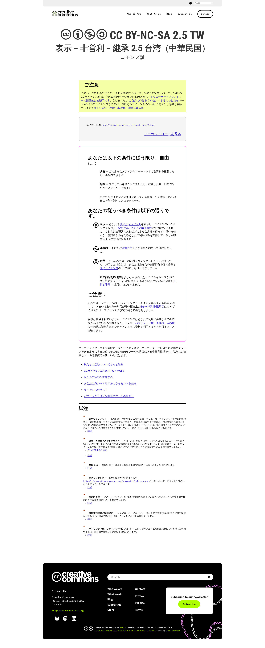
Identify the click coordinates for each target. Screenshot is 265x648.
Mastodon (65, 618)
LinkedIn (74, 618)
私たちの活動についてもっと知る (103, 364)
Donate (205, 13)
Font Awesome (173, 630)
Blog (169, 14)
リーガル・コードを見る (162, 134)
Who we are (114, 589)
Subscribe (189, 604)
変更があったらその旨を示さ (135, 228)
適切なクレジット (130, 224)
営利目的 (127, 248)
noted (123, 628)
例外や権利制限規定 (152, 306)
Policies (140, 603)
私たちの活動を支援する (98, 377)
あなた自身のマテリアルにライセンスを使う (110, 383)
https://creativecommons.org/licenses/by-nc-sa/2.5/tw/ (128, 125)
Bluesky (57, 618)
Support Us (185, 14)
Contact (140, 589)
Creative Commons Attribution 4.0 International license (124, 630)
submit (209, 577)
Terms (139, 610)
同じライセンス (109, 268)
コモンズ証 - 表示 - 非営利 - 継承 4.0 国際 (119, 108)
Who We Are (134, 14)
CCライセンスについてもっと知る (104, 370)
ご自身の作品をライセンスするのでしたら (153, 100)
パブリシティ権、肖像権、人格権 (155, 323)
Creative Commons (65, 13)
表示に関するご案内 (97, 450)
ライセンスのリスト (96, 390)
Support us (114, 604)
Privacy (139, 596)
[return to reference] (86, 418)
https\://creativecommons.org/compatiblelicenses (115, 481)
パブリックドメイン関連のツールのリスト (109, 396)
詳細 (90, 431)
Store (110, 610)
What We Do (154, 14)
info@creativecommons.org (68, 610)
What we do (115, 594)
